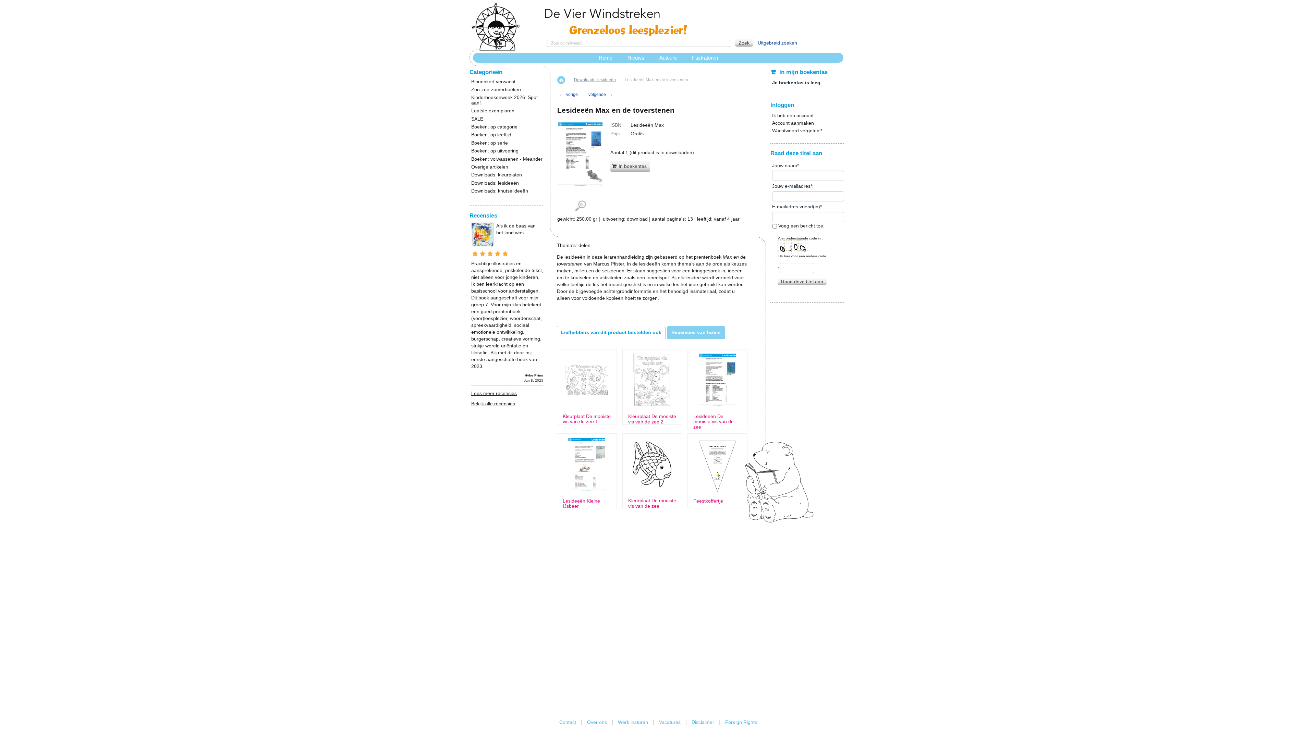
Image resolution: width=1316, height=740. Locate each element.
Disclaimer (703, 722)
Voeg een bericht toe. (801, 226)
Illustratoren (705, 58)
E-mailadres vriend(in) (796, 206)
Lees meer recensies (494, 393)
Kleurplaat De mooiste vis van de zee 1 (587, 419)
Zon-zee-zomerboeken (496, 89)
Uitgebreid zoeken (777, 43)
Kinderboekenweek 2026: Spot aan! (504, 100)
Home (561, 80)
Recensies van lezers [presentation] (696, 332)
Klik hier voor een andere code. (802, 256)
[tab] (611, 332)
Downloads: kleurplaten (496, 174)
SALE (477, 119)
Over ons (597, 722)
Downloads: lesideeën (595, 79)
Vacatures (670, 722)
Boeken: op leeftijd (491, 134)
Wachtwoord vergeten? (797, 130)
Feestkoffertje (708, 501)
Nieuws (635, 58)
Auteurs (668, 58)
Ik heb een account (793, 115)
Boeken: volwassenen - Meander (507, 159)
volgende (600, 94)
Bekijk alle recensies (493, 403)
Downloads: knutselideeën (499, 191)
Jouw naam (784, 165)
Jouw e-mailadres (791, 186)
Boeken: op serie (489, 143)
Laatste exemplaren (492, 110)
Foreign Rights (741, 722)
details (580, 206)
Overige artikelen (489, 167)
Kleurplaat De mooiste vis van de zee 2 (652, 419)
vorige (568, 94)
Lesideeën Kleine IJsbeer (581, 503)
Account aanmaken (793, 123)
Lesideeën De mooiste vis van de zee (713, 422)
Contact (567, 722)
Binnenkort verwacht (493, 81)
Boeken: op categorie (494, 127)
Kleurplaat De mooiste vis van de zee (652, 503)
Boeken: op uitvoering (495, 150)
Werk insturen (633, 722)
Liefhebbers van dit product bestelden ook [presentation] (611, 332)
